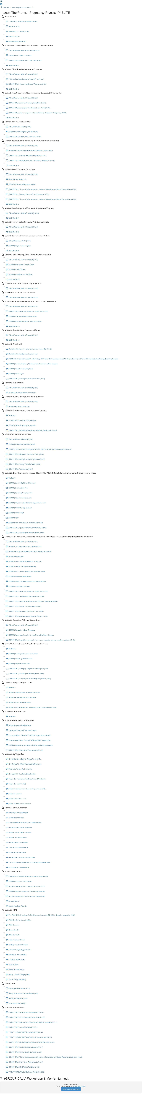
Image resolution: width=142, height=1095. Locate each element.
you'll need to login (79, 1086)
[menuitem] (1, 5)
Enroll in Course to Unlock (71, 1089)
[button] (1, 2)
